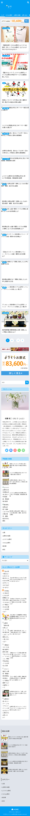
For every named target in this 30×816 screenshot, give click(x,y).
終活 (4, 83)
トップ (2, 15)
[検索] (27, 382)
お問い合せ (24, 15)
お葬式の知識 (17, 15)
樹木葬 (4, 184)
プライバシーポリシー (15, 812)
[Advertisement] (21, 8)
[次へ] (22, 340)
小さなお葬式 (9, 15)
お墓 (4, 532)
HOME (16, 809)
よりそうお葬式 (6, 28)
